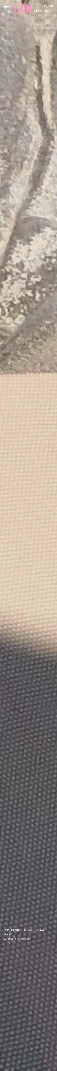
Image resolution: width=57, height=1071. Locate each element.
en (51, 6)
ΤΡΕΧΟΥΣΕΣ (39, 11)
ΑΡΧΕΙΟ (49, 11)
